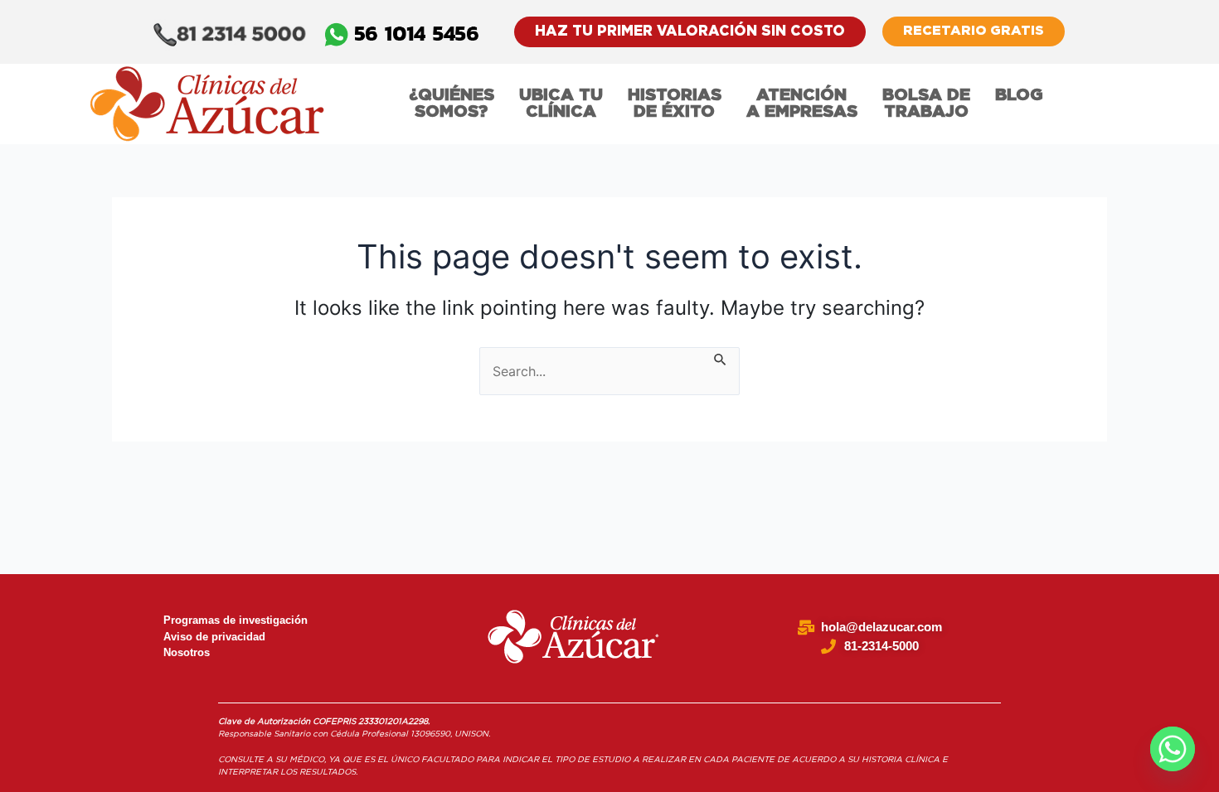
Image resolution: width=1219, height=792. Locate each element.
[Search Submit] (720, 357)
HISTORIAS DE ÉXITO (674, 103)
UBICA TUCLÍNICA (561, 103)
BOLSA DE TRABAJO (926, 103)
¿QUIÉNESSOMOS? (451, 103)
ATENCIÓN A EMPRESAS (801, 103)
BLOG (1019, 95)
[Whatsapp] (1172, 749)
